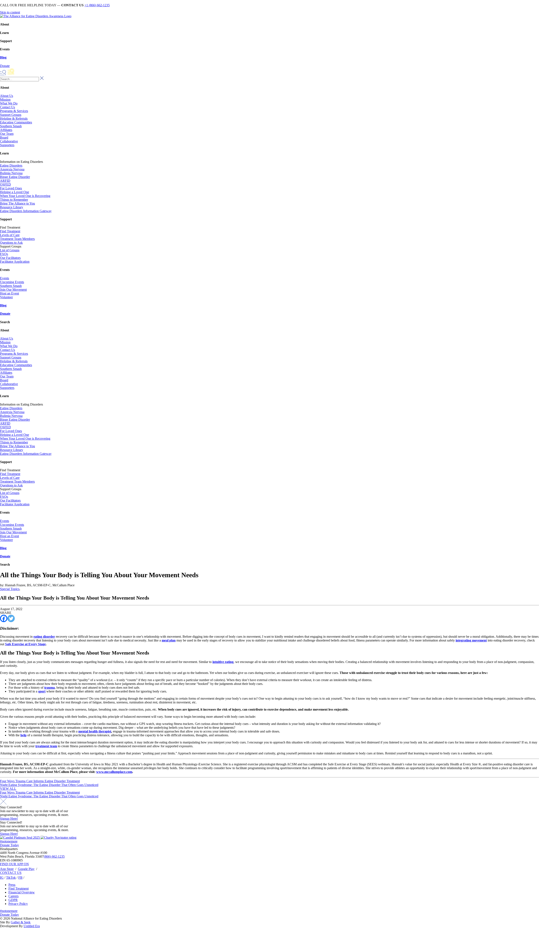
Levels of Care (10, 235)
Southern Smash (11, 126)
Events (4, 278)
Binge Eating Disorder (15, 177)
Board (4, 137)
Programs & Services (14, 111)
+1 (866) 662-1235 (97, 5)
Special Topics (9, 589)
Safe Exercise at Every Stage (25, 644)
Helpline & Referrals (14, 118)
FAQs (4, 254)
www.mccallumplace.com (114, 772)
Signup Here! (9, 818)
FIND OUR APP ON (14, 864)
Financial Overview (21, 892)
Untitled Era (32, 926)
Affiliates (6, 130)
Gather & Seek (21, 922)
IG (2, 877)
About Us (6, 96)
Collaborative (9, 141)
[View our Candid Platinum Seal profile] (20, 837)
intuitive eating (222, 662)
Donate (5, 313)
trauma (49, 687)
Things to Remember (14, 199)
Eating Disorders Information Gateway (26, 211)
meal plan (169, 640)
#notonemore (8, 841)
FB (20, 877)
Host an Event (9, 293)
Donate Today (9, 845)
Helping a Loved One (14, 192)
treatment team (46, 746)
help (23, 735)
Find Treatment (10, 231)
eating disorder (44, 636)
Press (11, 884)
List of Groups (9, 250)
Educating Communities (16, 122)
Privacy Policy (18, 903)
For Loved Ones (11, 188)
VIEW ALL (8, 788)
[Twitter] (11, 618)
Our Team (6, 133)
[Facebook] (3, 618)
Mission (5, 99)
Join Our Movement (13, 289)
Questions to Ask (11, 242)
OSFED (5, 184)
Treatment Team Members (17, 239)
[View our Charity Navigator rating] (58, 837)
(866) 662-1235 (54, 856)
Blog (3, 57)
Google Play (26, 869)
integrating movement (471, 640)
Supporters (7, 145)
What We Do (8, 103)
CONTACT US (10, 872)
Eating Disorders (11, 165)
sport (41, 691)
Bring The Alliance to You (17, 203)
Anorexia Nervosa (12, 169)
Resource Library (11, 207)
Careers (13, 896)
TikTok (11, 877)
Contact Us (7, 107)
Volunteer (6, 297)
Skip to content (10, 12)
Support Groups (10, 115)
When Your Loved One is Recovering (25, 196)
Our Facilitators (10, 258)
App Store (7, 869)
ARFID (5, 180)
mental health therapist (94, 731)
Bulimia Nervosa (11, 173)
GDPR (13, 900)
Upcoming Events (12, 282)
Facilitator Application (14, 261)
